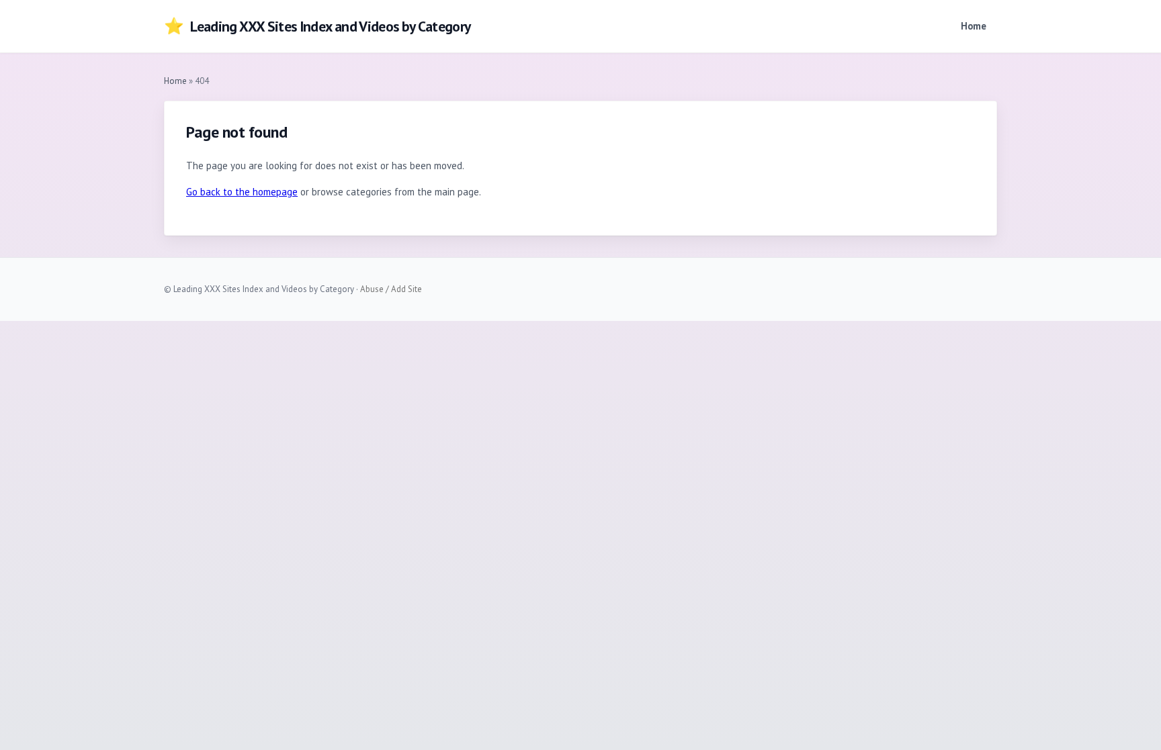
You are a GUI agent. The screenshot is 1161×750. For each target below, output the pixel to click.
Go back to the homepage (242, 191)
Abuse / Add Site (391, 289)
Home (973, 25)
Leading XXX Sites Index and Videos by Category (317, 25)
